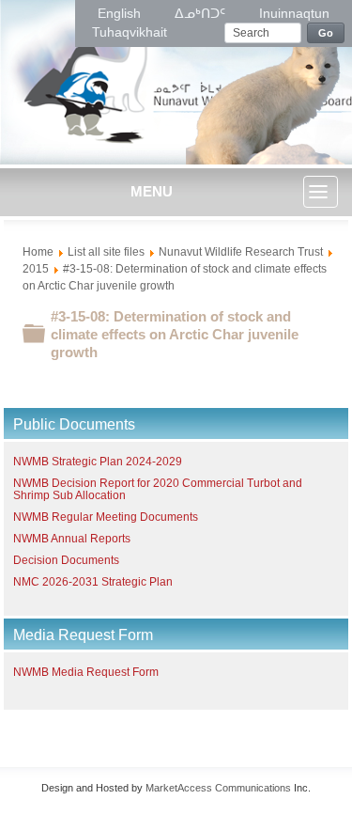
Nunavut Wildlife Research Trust (241, 252)
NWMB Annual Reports (71, 538)
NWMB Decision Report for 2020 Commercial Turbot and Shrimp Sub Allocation (157, 489)
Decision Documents (66, 560)
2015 (36, 268)
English (121, 13)
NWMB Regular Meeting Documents (105, 517)
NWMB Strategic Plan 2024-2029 (97, 461)
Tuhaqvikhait (129, 31)
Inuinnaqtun (294, 13)
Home (38, 252)
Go (326, 33)
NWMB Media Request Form (86, 672)
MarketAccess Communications (218, 787)
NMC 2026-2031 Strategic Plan (93, 581)
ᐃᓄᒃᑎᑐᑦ (202, 13)
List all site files (106, 252)
